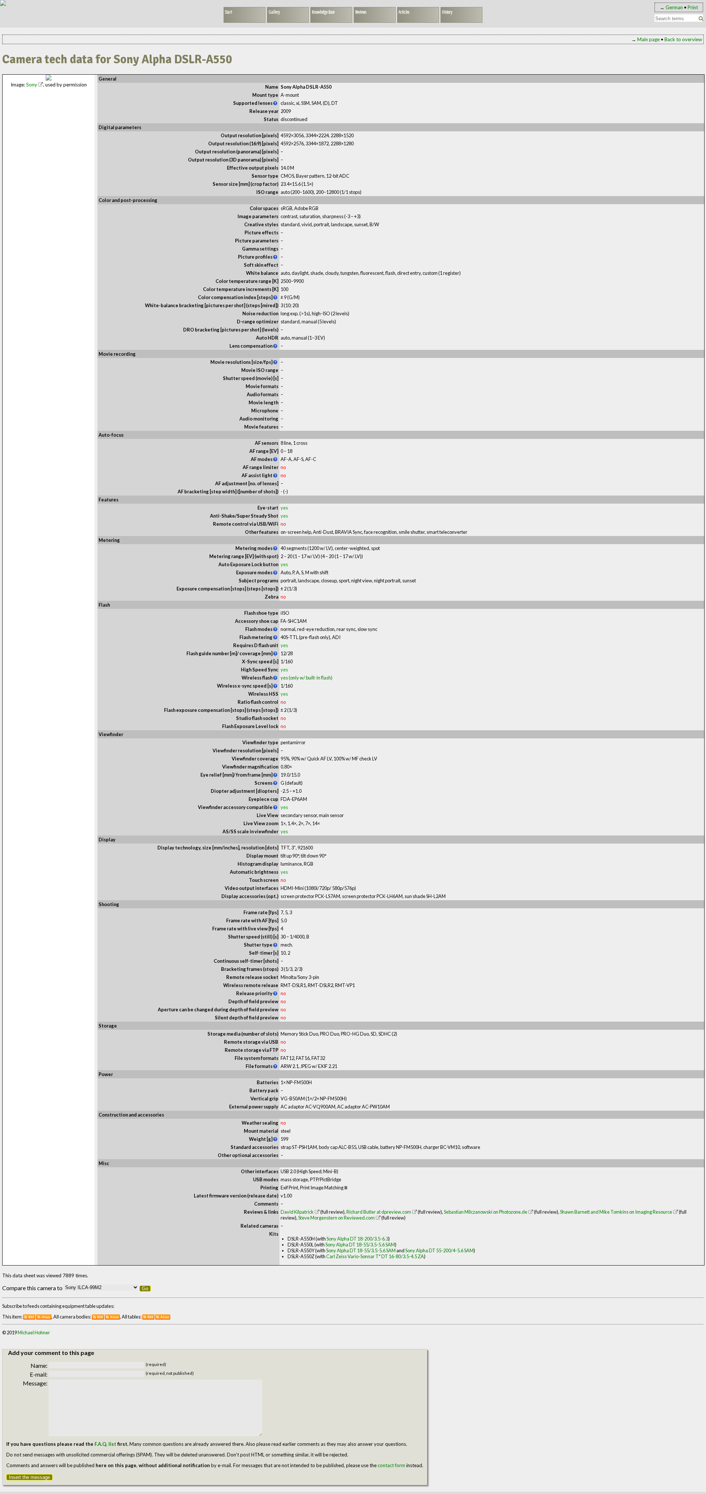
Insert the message (29, 1477)
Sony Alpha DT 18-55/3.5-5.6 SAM (360, 1245)
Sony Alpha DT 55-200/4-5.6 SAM (439, 1250)
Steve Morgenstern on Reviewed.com (336, 1218)
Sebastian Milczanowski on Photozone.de (485, 1212)
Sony (31, 85)
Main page (648, 39)
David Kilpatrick (297, 1212)
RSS (31, 1317)
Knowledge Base (323, 11)
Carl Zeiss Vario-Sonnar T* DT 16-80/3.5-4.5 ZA (375, 1256)
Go (145, 1288)
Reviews (360, 11)
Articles (404, 11)
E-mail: (38, 1374)
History (447, 11)
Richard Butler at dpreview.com (378, 1212)
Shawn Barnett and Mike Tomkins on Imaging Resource (616, 1212)
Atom (46, 1317)
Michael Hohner (34, 1332)
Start (228, 11)
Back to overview (683, 39)
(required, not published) (170, 1373)
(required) (156, 1364)
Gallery (274, 11)
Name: (39, 1365)
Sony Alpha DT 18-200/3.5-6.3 (357, 1239)
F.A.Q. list (105, 1444)
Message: (35, 1383)
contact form (391, 1465)
